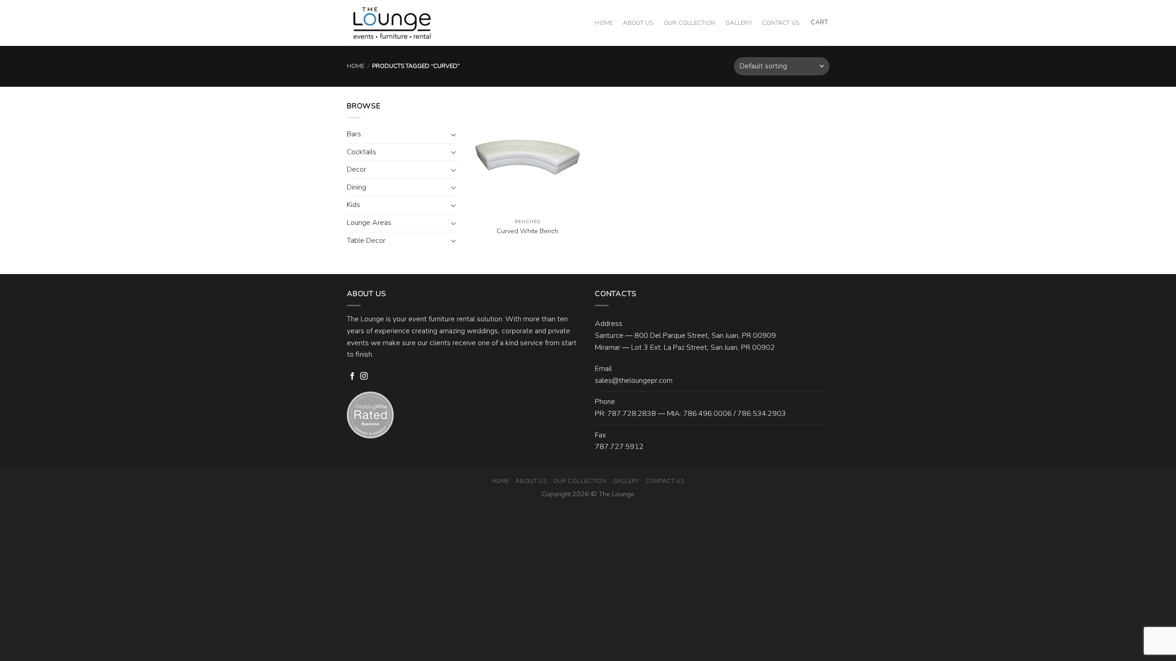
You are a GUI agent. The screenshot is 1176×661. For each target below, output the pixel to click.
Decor (356, 169)
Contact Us (781, 23)
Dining (356, 187)
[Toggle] (453, 134)
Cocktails (361, 152)
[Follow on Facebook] (352, 376)
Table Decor (366, 240)
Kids (353, 205)
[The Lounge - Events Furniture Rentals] (392, 23)
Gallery (738, 23)
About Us (638, 23)
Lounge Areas (369, 223)
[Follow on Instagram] (364, 376)
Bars (354, 134)
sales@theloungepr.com (634, 380)
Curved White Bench (527, 231)
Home (604, 23)
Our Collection (690, 23)
